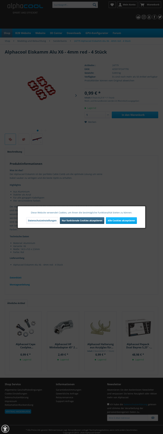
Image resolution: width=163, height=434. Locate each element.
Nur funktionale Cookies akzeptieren (82, 220)
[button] (5, 428)
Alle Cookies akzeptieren (121, 220)
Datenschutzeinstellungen (42, 220)
